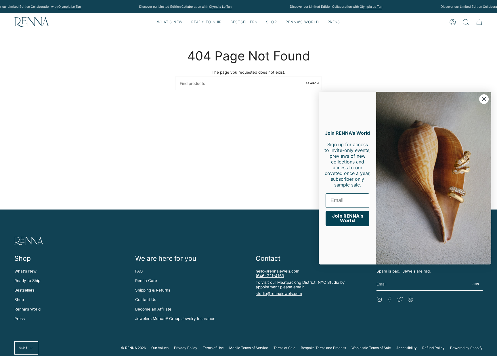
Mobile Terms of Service (248, 348)
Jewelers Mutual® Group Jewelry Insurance (175, 318)
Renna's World (27, 309)
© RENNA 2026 (133, 348)
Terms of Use (213, 348)
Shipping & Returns (152, 290)
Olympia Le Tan (69, 7)
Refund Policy (433, 348)
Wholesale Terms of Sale (371, 348)
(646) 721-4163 (270, 275)
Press (19, 318)
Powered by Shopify (466, 348)
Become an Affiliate (153, 309)
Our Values (160, 348)
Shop (19, 299)
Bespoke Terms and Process (323, 348)
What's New (25, 271)
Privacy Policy (185, 348)
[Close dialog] (484, 99)
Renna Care (146, 280)
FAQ (139, 271)
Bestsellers (24, 290)
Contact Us (145, 299)
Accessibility (406, 348)
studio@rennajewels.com (279, 293)
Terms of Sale (284, 348)
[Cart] (479, 22)
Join (475, 283)
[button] (206, 22)
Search (312, 83)
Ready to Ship (27, 280)
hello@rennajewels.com (277, 271)
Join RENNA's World (347, 218)
